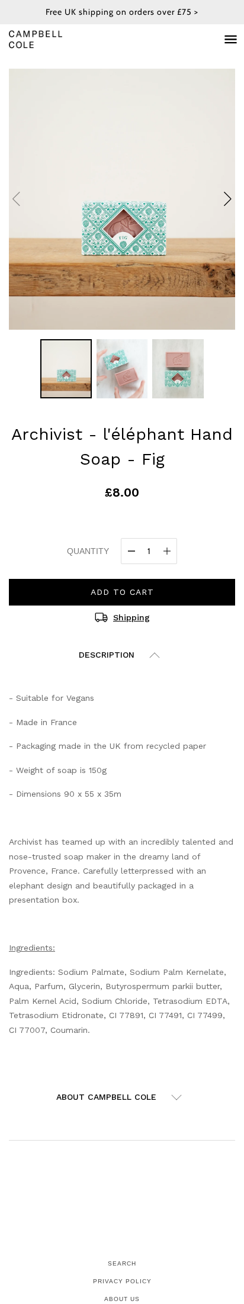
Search (122, 1263)
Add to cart (122, 592)
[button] (227, 199)
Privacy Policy (122, 1281)
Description (106, 654)
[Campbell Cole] (47, 39)
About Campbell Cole (106, 1097)
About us (122, 1299)
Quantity (88, 551)
